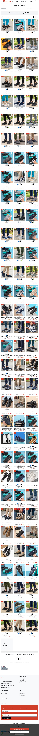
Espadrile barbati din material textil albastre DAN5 (19, 486)
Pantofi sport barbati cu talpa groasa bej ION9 (6, 110)
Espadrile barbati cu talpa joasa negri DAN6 (19, 635)
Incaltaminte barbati (13, 3)
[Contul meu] (27, 1)
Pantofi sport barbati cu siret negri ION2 (32, 110)
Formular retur (22, 679)
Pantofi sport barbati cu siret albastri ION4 (6, 243)
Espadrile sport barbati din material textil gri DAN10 (19, 467)
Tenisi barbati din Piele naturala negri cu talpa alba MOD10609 (32, 318)
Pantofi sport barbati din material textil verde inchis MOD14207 (19, 375)
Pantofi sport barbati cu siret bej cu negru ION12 (32, 34)
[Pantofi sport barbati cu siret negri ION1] (33, 165)
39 (6, 316)
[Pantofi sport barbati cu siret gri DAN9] (6, 70)
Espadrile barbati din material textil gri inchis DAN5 (7, 167)
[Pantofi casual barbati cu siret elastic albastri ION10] (30, 446)
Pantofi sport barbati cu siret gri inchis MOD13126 (7, 392)
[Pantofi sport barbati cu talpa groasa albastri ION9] (7, 108)
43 (7, 31)
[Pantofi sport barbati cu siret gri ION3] (6, 127)
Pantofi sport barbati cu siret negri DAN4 (7, 616)
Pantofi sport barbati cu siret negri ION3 (7, 129)
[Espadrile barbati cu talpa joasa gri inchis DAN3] (31, 51)
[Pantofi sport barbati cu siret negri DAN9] (7, 70)
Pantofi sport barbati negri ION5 (7, 147)
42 (6, 31)
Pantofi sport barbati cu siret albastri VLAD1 (6, 337)
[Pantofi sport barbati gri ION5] (32, 127)
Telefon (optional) (5, 713)
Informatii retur (22, 680)
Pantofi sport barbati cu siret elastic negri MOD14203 (32, 375)
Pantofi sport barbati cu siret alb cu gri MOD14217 (32, 523)
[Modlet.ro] (7, 1)
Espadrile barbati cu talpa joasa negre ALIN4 (7, 597)
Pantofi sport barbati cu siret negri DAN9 (19, 91)
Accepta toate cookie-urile (19, 729)
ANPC (21, 694)
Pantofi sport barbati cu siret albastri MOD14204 (19, 356)
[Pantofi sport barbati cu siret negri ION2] (33, 108)
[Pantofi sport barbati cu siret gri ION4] (19, 127)
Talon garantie (22, 682)
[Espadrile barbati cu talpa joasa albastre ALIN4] (6, 595)
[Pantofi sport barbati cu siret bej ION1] (18, 298)
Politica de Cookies (4, 693)
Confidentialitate (22, 693)
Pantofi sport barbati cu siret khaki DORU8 (7, 542)
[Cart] (31, 1)
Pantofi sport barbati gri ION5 (32, 128)
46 (18, 50)
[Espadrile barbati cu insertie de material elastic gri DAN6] (32, 241)
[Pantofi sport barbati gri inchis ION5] (5, 146)
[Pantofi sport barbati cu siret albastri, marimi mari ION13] (19, 44)
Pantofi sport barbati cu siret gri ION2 (7, 223)
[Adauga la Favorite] (11, 20)
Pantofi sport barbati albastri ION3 (32, 223)
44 (8, 31)
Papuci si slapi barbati (16, 662)
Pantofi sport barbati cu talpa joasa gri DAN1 (32, 205)
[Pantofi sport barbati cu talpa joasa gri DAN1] (31, 203)
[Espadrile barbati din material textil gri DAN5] (7, 165)
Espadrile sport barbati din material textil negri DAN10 (19, 167)
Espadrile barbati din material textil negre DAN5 (6, 467)
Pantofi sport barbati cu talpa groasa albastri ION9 (19, 110)
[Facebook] (19, 723)
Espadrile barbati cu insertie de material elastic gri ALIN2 (32, 616)
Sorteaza (27, 8)
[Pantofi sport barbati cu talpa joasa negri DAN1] (32, 203)
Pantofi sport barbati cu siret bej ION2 (32, 185)
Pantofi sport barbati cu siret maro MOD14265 (19, 523)
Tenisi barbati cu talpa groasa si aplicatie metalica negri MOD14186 (6, 429)
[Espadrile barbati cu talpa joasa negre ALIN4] (7, 595)
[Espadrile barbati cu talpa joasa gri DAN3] (32, 51)
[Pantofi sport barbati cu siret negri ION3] (7, 127)
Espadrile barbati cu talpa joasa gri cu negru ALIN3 (19, 148)
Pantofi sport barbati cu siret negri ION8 (32, 91)
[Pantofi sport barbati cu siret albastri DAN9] (5, 70)
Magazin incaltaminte (4, 3)
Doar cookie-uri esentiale (19, 731)
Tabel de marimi (3, 703)
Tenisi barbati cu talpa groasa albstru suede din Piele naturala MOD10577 (19, 318)
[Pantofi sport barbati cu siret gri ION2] (32, 108)
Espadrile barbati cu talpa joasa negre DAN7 (7, 186)
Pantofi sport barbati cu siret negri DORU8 (7, 486)
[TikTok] (25, 723)
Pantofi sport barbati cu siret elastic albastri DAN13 (6, 375)
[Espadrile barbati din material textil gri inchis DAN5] (6, 165)
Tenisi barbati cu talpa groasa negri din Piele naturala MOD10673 (7, 411)
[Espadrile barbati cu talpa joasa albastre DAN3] (30, 51)
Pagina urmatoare (6, 644)
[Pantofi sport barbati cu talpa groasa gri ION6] (18, 203)
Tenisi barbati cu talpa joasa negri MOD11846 (19, 578)
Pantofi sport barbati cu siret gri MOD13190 (32, 356)
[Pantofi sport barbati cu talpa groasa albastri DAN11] (18, 559)
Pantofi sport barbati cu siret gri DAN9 (7, 71)
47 (19, 50)
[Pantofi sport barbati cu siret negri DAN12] (32, 70)
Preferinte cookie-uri (19, 734)
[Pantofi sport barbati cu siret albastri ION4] (18, 127)
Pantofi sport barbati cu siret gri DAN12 (32, 71)
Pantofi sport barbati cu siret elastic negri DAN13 (6, 91)
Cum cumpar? (3, 700)
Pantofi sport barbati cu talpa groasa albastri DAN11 (32, 561)
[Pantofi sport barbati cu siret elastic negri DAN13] (7, 89)
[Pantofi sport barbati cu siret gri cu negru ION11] (6, 32)
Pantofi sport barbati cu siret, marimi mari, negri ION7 (19, 224)
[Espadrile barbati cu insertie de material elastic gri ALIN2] (31, 614)
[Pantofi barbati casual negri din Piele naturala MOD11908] (7, 410)
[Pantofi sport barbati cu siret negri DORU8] (7, 484)
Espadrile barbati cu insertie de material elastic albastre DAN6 (7, 281)
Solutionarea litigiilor (23, 695)
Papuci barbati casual (24, 662)
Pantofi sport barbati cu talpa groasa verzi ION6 (32, 281)
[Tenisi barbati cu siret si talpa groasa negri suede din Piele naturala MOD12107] (6, 559)
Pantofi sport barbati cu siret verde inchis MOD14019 (19, 616)
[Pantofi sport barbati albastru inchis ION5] (29, 127)
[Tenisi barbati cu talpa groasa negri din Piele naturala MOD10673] (8, 410)
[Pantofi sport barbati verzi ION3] (8, 127)
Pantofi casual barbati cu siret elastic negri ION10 (32, 467)
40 (4, 31)
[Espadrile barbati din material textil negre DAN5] (8, 165)
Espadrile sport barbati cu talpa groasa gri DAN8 (7, 505)
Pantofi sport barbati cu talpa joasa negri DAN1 (32, 597)
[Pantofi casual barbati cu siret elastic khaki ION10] (32, 438)
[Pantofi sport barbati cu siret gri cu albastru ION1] (32, 165)
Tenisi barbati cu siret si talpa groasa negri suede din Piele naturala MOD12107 (6, 561)
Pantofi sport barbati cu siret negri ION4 (19, 129)
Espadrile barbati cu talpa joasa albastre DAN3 (19, 186)
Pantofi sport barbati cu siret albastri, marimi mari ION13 (19, 53)
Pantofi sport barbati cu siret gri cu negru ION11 (19, 34)
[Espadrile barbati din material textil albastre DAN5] (17, 484)
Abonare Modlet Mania (23, 681)
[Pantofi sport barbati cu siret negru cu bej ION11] (7, 25)
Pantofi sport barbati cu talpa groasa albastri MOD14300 (19, 337)
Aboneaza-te (6, 718)
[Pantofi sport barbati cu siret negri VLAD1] (7, 335)
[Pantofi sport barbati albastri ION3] (30, 222)
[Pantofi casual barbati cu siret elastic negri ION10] (32, 446)
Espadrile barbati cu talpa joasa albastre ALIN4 (19, 597)
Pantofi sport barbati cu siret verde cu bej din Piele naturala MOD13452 (32, 542)
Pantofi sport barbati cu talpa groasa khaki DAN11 (19, 561)
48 (20, 50)
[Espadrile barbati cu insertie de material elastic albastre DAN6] (5, 279)
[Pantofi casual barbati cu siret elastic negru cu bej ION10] (33, 446)
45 (9, 31)
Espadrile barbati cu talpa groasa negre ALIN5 (32, 635)
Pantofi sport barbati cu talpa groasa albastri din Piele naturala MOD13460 (19, 429)
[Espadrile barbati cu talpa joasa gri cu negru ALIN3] (32, 146)
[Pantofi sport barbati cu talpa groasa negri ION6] (19, 203)
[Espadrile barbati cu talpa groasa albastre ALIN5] (31, 633)
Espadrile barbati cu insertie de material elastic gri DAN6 (32, 243)
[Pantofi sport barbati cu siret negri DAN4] (7, 614)
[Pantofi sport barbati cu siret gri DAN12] (18, 70)
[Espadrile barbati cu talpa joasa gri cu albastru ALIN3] (18, 146)
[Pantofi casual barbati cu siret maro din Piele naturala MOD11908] (6, 410)
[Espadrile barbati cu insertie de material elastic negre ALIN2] (32, 614)
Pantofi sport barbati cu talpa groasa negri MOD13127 (6, 578)
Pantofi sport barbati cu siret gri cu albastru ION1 (19, 300)
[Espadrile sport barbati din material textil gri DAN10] (18, 165)
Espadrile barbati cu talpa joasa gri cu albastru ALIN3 (32, 148)
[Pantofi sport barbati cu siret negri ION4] (20, 127)
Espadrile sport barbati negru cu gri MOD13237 (32, 429)
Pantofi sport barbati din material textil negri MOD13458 (32, 411)
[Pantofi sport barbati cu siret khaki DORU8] (6, 484)
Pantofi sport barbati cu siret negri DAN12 (19, 72)
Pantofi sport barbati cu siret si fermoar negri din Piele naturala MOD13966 (19, 542)
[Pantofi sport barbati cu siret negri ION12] (32, 32)
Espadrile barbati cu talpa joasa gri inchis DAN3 (19, 505)
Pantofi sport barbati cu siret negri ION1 (32, 167)
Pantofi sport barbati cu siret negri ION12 (7, 53)
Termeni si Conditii (4, 692)
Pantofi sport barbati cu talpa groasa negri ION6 (6, 300)
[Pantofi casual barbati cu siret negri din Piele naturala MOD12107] (7, 559)
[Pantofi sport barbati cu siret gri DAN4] (6, 614)
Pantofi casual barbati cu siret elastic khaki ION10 (32, 448)
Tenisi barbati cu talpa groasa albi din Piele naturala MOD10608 (6, 448)
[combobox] (4, 715)
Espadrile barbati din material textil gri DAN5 (7, 356)
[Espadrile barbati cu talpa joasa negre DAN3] (33, 51)
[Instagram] (21, 723)
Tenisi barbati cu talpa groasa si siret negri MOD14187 (6, 318)
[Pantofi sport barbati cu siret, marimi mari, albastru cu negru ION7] (18, 222)
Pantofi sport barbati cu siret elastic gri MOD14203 (19, 392)
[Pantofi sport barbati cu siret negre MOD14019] (18, 614)
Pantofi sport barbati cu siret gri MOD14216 (19, 411)
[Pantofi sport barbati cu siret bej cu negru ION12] (32, 25)
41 (5, 31)
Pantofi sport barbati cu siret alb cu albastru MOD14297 (32, 337)
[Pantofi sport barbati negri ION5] (34, 127)
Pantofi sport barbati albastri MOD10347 (32, 578)
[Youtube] (23, 723)
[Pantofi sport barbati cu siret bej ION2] (5, 222)
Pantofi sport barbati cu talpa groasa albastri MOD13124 (32, 392)
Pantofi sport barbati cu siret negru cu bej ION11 (7, 34)
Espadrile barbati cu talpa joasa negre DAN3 (7, 205)
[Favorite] (21, 1)
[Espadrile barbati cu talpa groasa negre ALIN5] (32, 633)
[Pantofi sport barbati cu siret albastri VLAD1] (6, 335)
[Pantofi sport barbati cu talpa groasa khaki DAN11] (32, 559)
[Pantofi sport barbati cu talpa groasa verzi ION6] (20, 203)
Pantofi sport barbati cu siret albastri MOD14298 (32, 505)
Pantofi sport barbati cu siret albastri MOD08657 (19, 448)
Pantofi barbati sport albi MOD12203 (32, 485)
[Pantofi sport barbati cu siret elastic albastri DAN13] (6, 89)
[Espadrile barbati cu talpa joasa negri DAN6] (33, 241)
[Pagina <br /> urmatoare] (37, 17)
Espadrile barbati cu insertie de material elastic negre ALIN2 (7, 635)
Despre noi (21, 692)
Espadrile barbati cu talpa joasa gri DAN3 (32, 53)
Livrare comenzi (22, 678)
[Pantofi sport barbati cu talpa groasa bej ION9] (6, 108)
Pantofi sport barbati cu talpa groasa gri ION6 (19, 205)
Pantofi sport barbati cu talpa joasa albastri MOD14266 (6, 523)
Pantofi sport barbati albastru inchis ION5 (6, 262)
